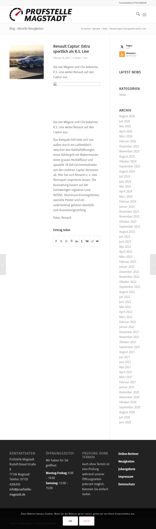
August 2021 (127, 352)
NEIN (87, 521)
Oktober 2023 (127, 221)
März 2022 (125, 317)
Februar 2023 (127, 262)
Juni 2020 (125, 422)
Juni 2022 (125, 302)
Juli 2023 (124, 236)
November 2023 (129, 216)
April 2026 (125, 131)
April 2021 (125, 372)
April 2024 (125, 191)
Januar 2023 (127, 266)
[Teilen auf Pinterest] (71, 241)
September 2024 (129, 166)
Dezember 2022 (129, 272)
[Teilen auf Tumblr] (81, 241)
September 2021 (129, 347)
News (78, 57)
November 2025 (129, 151)
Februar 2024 (127, 201)
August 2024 (127, 171)
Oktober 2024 (127, 161)
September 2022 (129, 287)
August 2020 (127, 412)
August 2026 (127, 116)
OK (70, 521)
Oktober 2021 (127, 342)
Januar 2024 (127, 206)
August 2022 (127, 292)
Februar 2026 (127, 141)
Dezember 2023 (129, 211)
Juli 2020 (124, 417)
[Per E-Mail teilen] (97, 241)
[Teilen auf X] (61, 241)
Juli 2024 (124, 176)
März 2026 (125, 136)
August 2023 (127, 232)
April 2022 (125, 312)
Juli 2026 (124, 121)
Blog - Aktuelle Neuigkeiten (27, 28)
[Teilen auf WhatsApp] (66, 241)
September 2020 (129, 407)
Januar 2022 (127, 327)
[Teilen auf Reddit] (92, 241)
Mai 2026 (125, 126)
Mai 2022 (125, 307)
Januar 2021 (127, 387)
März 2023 (125, 257)
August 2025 (127, 156)
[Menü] (144, 14)
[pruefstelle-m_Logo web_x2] (41, 14)
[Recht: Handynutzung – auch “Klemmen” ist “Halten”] (3, 264)
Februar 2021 (127, 382)
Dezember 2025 (129, 146)
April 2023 (125, 251)
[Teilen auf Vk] (86, 241)
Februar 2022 (127, 322)
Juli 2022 (124, 297)
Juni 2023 (125, 241)
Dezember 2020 (129, 392)
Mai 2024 (125, 186)
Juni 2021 (125, 362)
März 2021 (125, 377)
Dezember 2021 (129, 332)
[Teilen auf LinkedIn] (76, 241)
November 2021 (129, 337)
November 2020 (129, 397)
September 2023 (129, 226)
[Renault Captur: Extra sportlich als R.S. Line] (27, 62)
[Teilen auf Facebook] (56, 241)
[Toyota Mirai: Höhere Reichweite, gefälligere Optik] (153, 264)
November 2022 (129, 277)
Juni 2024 (125, 181)
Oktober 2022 (127, 282)
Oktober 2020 (127, 402)
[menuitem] (136, 14)
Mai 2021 (125, 367)
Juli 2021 (124, 357)
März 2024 (125, 196)
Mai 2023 (125, 247)
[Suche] (136, 14)
